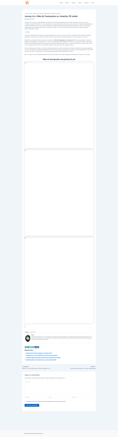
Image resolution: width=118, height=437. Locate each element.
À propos (26, 332)
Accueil (61, 2)
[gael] (27, 338)
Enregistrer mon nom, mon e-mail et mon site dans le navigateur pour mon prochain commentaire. (46, 401)
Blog (93, 2)
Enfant (79, 2)
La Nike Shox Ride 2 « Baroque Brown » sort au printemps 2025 (41, 359)
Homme (67, 2)
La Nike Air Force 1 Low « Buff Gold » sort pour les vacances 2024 (41, 355)
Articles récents (32, 332)
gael (32, 335)
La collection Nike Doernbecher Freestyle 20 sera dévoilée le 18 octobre (43, 357)
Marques (86, 2)
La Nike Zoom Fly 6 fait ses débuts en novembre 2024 (39, 353)
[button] (69, 2)
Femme (73, 2)
